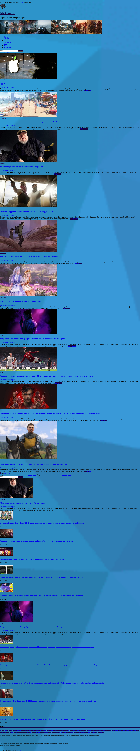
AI (0, 730)
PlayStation (7, 42)
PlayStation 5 (135, 730)
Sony (26, 732)
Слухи (92, 732)
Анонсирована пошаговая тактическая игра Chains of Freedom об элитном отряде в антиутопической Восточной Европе (50, 413)
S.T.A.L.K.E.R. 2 (20, 732)
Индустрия (80, 732)
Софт (95, 732)
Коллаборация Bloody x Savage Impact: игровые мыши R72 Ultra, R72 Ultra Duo (33, 559)
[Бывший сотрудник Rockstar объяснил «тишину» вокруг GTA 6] (70, 191)
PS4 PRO (4, 732)
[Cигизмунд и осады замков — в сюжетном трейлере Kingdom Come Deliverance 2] (70, 440)
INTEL (93, 730)
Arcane (10, 730)
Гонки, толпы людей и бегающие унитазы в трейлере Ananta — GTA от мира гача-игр (36, 122)
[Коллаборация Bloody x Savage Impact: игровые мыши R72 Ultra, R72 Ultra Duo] (6, 555)
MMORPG (103, 730)
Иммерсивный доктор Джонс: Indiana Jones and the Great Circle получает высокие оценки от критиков (42, 719)
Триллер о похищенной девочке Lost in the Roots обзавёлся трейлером (29, 256)
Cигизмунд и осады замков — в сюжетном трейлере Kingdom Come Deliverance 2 (33, 464)
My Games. (7, 13)
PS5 (8, 732)
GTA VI (72, 730)
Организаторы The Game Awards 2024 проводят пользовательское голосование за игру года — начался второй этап (48, 701)
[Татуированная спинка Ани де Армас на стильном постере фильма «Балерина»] (70, 321)
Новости (6, 37)
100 (5, 473)
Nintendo (6, 39)
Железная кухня (65, 732)
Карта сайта (8, 47)
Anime (6, 730)
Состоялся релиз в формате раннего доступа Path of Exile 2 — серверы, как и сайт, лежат (37, 541)
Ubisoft (46, 732)
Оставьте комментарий (7, 87)
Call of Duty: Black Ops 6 (32, 730)
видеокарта (101, 732)
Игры (75, 732)
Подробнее (87, 90)
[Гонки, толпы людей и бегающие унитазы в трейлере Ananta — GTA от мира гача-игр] (70, 104)
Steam (29, 732)
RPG (15, 732)
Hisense (89, 730)
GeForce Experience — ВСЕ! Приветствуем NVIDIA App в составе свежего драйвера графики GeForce (41, 577)
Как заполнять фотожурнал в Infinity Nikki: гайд (20, 301)
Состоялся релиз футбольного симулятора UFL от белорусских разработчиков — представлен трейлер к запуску (47, 376)
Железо (6, 45)
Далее (9, 473)
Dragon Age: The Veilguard (62, 730)
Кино (84, 732)
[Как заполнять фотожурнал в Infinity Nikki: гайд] (70, 280)
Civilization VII (51, 730)
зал (22, 2)
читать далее (32, 475)
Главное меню (4, 52)
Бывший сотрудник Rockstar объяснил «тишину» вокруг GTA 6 (26, 212)
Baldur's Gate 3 (21, 730)
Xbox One (57, 732)
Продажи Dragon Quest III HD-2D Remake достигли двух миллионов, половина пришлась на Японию (42, 523)
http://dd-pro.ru (66, 475)
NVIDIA (114, 730)
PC (5, 40)
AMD (3, 730)
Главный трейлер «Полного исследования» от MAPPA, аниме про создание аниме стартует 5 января (41, 595)
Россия (88, 732)
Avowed (15, 730)
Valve (49, 732)
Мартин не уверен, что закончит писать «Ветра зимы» (22, 167)
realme (11, 732)
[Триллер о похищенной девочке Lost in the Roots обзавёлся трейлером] (70, 236)
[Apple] (70, 66)
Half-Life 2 (77, 730)
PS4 (1, 732)
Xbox (5, 44)
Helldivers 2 (83, 730)
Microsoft (97, 730)
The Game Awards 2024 (38, 732)
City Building (42, 730)
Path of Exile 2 (120, 730)
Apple (2, 84)
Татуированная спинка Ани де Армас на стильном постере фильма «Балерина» (33, 339)
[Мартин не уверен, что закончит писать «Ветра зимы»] (70, 146)
